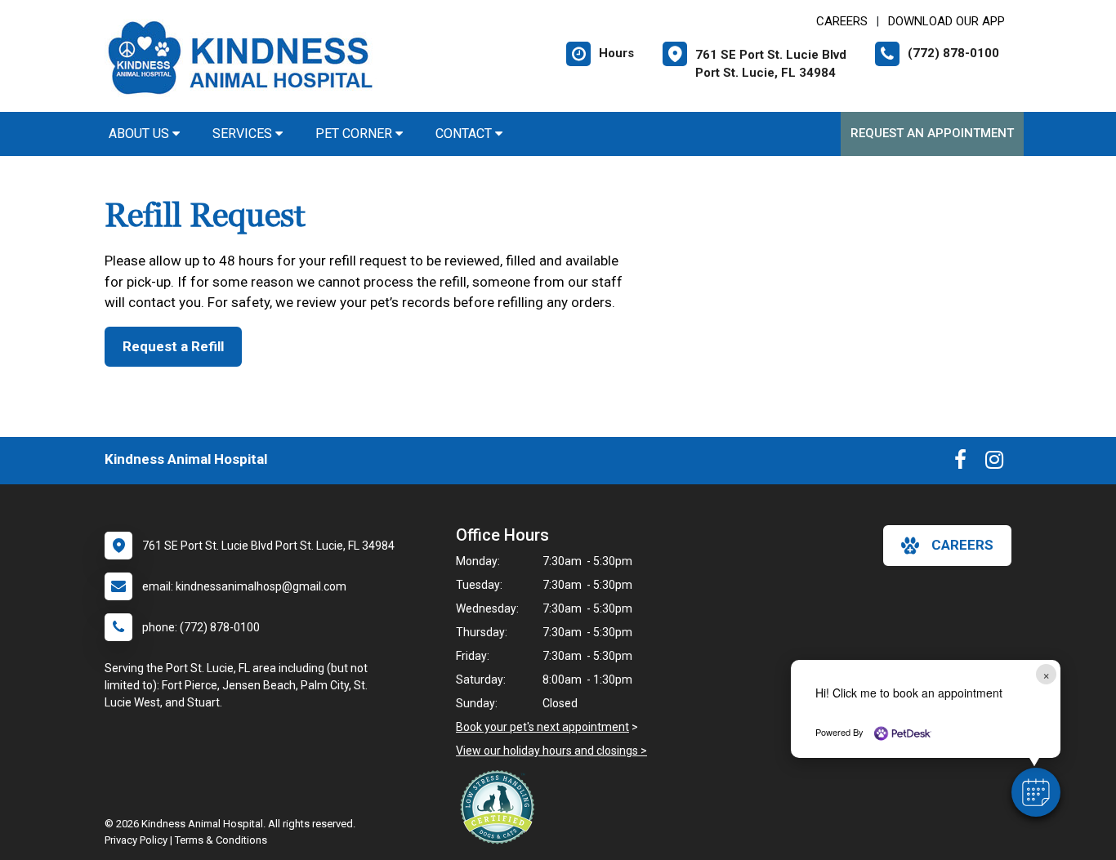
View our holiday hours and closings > (551, 750)
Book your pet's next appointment (542, 726)
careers (962, 545)
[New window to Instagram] (994, 463)
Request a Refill (173, 346)
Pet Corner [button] (355, 133)
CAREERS (842, 21)
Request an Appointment (932, 133)
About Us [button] (140, 133)
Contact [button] (465, 133)
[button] (1035, 792)
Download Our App (946, 21)
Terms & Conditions (221, 840)
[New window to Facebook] (960, 463)
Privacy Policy (136, 840)
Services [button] (243, 133)
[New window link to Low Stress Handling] (501, 807)
